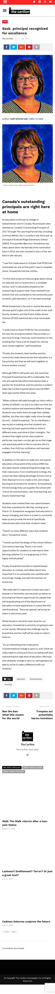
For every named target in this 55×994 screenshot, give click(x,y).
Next (14, 932)
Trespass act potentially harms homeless (42, 715)
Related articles (11, 768)
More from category (13, 772)
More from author (32, 768)
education (21, 679)
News (5, 22)
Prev (7, 932)
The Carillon (7, 38)
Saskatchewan (36, 679)
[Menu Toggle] (5, 10)
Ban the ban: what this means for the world (13, 715)
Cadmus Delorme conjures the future (26, 921)
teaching (8, 684)
